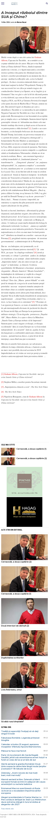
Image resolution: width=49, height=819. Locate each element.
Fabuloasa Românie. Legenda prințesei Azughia (20, 739)
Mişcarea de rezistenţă (24, 3)
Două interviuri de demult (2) (15, 626)
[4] (35, 252)
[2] (9, 238)
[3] (34, 249)
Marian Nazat (21, 22)
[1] (30, 128)
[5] (33, 301)
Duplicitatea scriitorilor (12, 658)
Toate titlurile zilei (7, 808)
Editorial (18, 530)
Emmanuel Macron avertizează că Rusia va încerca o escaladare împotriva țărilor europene (21, 790)
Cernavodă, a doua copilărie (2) (31, 458)
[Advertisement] (24, 422)
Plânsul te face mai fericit (13, 751)
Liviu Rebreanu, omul (11, 690)
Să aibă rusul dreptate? (12, 721)
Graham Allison (10, 374)
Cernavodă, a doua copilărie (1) (31, 449)
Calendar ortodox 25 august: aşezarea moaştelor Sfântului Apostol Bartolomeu (21, 745)
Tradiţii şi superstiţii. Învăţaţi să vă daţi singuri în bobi (19, 732)
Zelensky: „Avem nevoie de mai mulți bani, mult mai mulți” (19, 774)
